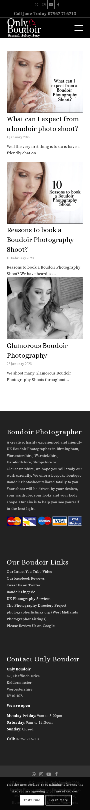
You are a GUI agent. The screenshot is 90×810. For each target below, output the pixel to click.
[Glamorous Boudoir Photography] (45, 308)
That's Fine (32, 800)
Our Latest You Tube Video (29, 571)
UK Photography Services (28, 598)
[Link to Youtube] (51, 4)
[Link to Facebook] (58, 4)
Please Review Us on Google (31, 626)
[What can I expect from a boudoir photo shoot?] (45, 82)
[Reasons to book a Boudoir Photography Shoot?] (45, 193)
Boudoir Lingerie (21, 592)
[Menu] (76, 28)
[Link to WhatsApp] (36, 4)
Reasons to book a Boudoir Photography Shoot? (40, 240)
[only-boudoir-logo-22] (37, 28)
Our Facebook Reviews (26, 578)
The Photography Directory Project (36, 605)
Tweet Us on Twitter (23, 585)
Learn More (58, 800)
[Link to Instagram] (43, 4)
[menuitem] (76, 28)
